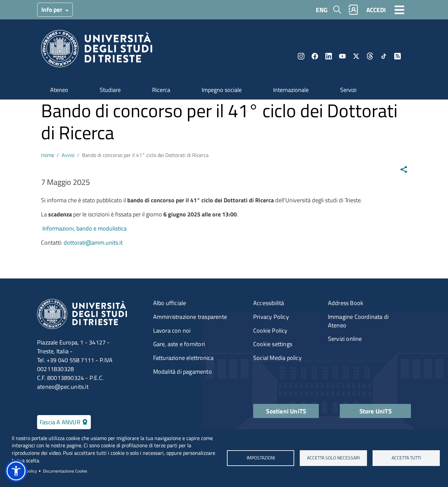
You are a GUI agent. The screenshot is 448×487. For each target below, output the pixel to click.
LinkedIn (328, 56)
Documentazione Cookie (65, 471)
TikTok (383, 56)
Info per (52, 9)
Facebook (315, 56)
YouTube (342, 56)
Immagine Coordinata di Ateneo (358, 321)
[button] (16, 470)
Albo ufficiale (169, 303)
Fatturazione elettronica (183, 357)
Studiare (110, 89)
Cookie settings (272, 344)
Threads (370, 56)
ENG (322, 9)
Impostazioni (260, 457)
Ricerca (161, 89)
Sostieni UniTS (286, 411)
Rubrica (353, 10)
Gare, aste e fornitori (179, 344)
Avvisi (68, 155)
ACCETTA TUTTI (406, 457)
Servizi (348, 89)
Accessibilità (268, 303)
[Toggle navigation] (399, 9)
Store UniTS (375, 411)
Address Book (345, 303)
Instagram (301, 56)
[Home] (96, 50)
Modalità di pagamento (182, 371)
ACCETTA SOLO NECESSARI (333, 457)
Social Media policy (277, 357)
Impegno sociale (222, 89)
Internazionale (291, 89)
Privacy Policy (271, 316)
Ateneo (59, 89)
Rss (397, 56)
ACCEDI (376, 9)
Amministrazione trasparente (190, 316)
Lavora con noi (172, 330)
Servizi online (345, 338)
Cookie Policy (270, 330)
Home (47, 155)
